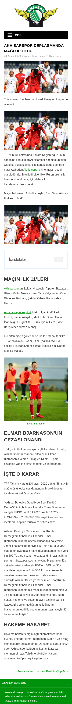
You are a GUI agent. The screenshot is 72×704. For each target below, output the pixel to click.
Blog (51, 56)
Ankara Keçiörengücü (17, 312)
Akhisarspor (30, 169)
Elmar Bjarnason (36, 423)
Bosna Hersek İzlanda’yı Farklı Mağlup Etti (41, 671)
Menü (18, 35)
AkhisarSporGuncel (34, 56)
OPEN (59, 260)
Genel (58, 56)
